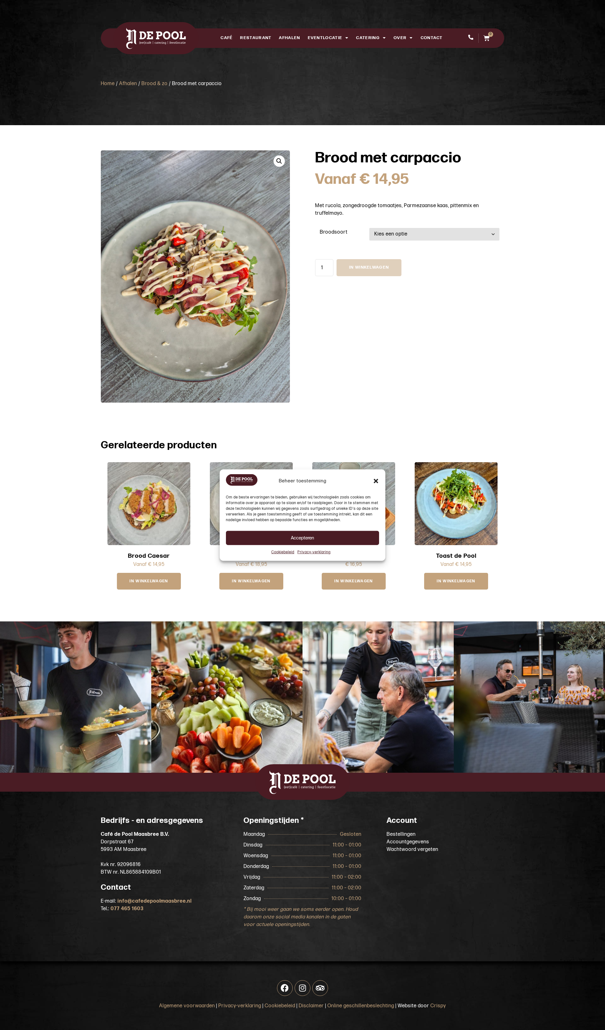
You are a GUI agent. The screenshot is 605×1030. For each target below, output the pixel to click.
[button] (376, 481)
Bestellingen (401, 834)
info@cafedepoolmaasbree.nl (155, 901)
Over (400, 37)
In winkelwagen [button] (353, 581)
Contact (432, 37)
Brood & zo (154, 84)
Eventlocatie (325, 37)
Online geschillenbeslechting (360, 1006)
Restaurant (255, 37)
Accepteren (302, 537)
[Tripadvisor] (320, 988)
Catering (367, 37)
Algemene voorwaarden (187, 1006)
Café (227, 37)
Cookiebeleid (282, 552)
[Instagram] (302, 988)
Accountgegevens (408, 842)
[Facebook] (285, 988)
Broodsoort (334, 232)
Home (108, 84)
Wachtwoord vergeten (412, 850)
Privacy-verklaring (314, 552)
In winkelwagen (369, 267)
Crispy (438, 1006)
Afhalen (289, 37)
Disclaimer (311, 1006)
